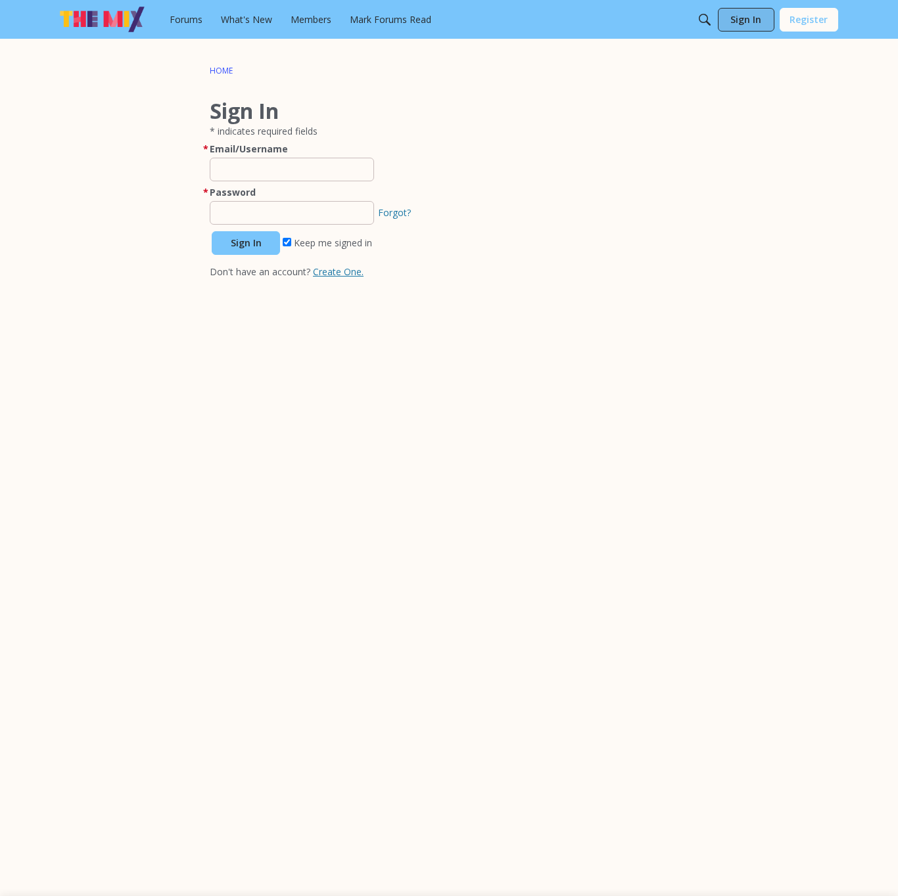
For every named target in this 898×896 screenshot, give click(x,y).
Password (233, 192)
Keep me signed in (331, 242)
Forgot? (394, 212)
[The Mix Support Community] (102, 19)
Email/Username (249, 149)
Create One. (338, 271)
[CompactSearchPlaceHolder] (705, 20)
